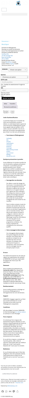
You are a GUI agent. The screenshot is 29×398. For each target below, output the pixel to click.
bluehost (8, 146)
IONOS (8, 151)
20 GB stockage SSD (7, 55)
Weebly (8, 154)
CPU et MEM (5, 59)
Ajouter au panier (8, 98)
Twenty (12, 63)
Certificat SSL (5, 54)
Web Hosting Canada (12, 149)
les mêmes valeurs (20, 312)
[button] (14, 14)
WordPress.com (10, 156)
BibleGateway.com (12, 386)
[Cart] (4, 9)
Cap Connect (9, 153)
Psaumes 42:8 (19, 382)
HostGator (9, 145)
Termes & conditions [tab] (10, 107)
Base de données (6, 57)
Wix (7, 140)
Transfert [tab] (12, 103)
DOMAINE (5, 69)
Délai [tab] (5, 103)
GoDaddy (9, 138)
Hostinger (9, 148)
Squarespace (9, 143)
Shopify (8, 141)
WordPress (9, 62)
